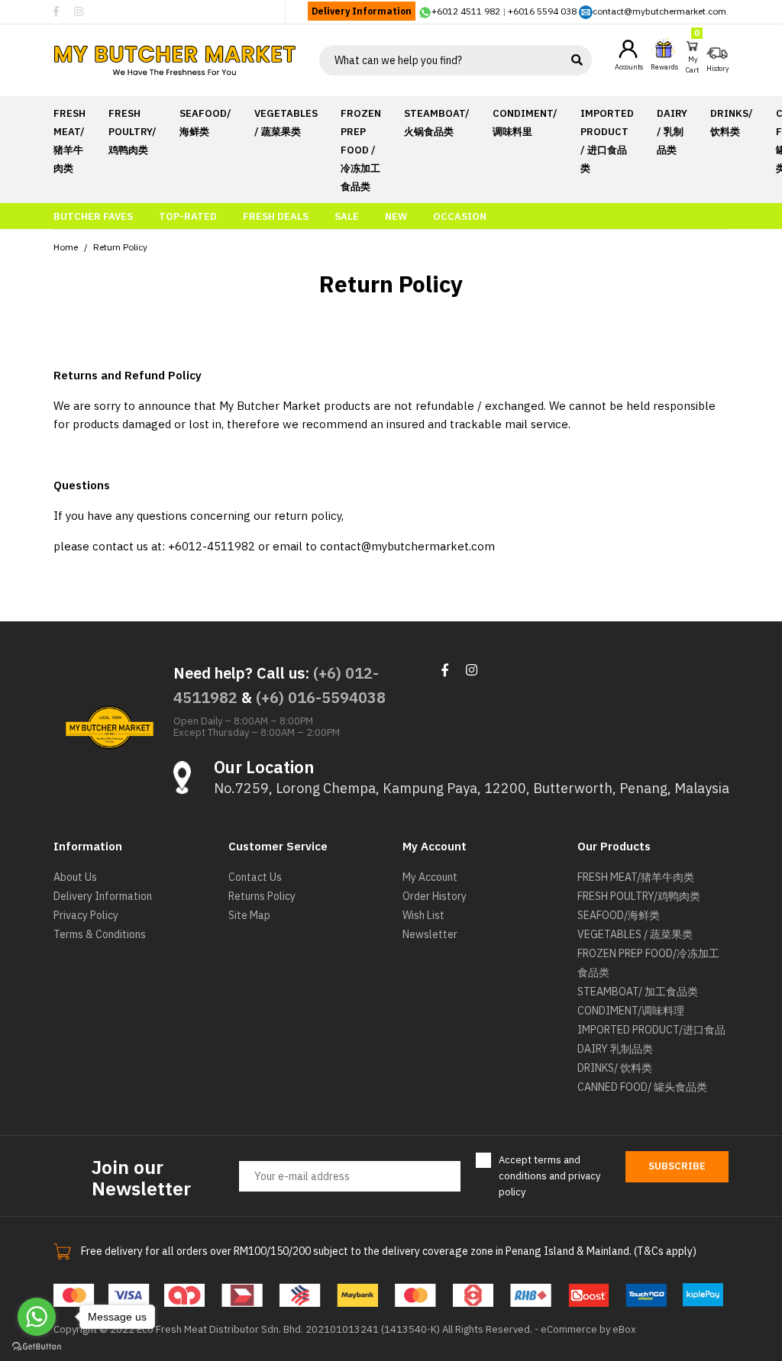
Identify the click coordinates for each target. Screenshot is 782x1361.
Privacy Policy (85, 915)
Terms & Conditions (99, 934)
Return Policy (120, 247)
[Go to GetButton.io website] (36, 1345)
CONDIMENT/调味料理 (630, 1011)
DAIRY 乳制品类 (615, 1049)
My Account (429, 877)
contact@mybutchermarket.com (659, 11)
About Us (75, 877)
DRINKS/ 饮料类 (614, 1068)
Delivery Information (362, 11)
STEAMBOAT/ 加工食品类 (637, 991)
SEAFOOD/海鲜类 (618, 915)
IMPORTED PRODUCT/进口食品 (651, 1030)
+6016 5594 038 (542, 11)
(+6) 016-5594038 (321, 697)
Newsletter (429, 934)
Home (65, 247)
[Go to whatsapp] (37, 1317)
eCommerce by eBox (588, 1329)
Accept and (549, 1175)
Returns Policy (262, 896)
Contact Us (255, 877)
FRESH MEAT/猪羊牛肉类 (635, 877)
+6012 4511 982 (465, 11)
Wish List (423, 915)
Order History (434, 896)
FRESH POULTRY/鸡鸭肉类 (638, 896)
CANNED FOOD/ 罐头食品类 (642, 1087)
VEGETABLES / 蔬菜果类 (635, 934)
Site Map (249, 915)
